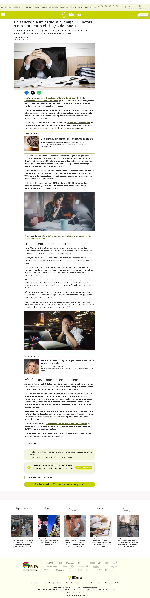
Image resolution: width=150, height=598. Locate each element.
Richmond (48, 572)
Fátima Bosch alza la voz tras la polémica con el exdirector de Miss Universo (49, 541)
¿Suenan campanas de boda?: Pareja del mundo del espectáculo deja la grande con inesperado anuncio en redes (75, 542)
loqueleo (98, 572)
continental (88, 566)
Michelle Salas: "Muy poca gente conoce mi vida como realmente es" (67, 361)
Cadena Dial (107, 566)
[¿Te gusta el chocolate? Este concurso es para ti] (31, 143)
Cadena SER (92, 563)
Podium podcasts (48, 569)
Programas (34, 7)
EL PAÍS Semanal (94, 566)
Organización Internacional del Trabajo (42, 101)
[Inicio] (3, 7)
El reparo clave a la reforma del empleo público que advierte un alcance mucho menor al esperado (101, 542)
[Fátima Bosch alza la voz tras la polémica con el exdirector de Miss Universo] (49, 526)
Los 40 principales (60, 563)
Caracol (115, 563)
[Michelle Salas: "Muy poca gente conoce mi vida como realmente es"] (31, 366)
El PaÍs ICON (79, 572)
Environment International (78, 123)
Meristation (108, 572)
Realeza (17, 7)
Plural (70, 572)
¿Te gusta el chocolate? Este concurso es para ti (67, 138)
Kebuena (115, 566)
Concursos (53, 7)
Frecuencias (75, 7)
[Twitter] (33, 93)
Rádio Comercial (118, 572)
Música (93, 7)
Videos (25, 7)
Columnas (64, 7)
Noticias (8, 7)
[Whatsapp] (99, 8)
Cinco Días (80, 566)
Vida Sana (31, 443)
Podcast (85, 7)
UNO (65, 566)
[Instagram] (117, 6)
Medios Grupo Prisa (30, 570)
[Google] (99, 6)
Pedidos (43, 7)
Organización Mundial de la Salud (60, 98)
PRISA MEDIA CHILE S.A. (63, 588)
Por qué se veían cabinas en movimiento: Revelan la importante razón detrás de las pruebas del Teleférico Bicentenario (22, 542)
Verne (100, 566)
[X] (106, 6)
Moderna (59, 572)
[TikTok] (110, 6)
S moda (88, 572)
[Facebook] (102, 6)
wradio (71, 566)
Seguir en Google (84, 468)
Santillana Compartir (82, 563)
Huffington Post (52, 566)
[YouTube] (114, 6)
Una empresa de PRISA (30, 565)
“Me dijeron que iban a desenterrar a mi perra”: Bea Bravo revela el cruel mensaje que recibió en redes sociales (127, 542)
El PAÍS (50, 563)
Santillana (70, 563)
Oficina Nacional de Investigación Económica (66, 424)
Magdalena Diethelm (22, 37)
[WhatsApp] (39, 93)
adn (106, 563)
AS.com (99, 563)
